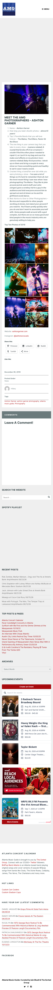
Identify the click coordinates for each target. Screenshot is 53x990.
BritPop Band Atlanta (10, 865)
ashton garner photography (28, 401)
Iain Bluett (35, 980)
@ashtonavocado (21, 336)
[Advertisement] (26, 45)
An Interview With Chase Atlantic (15, 634)
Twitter (33, 862)
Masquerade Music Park (12, 631)
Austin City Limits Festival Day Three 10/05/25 (21, 636)
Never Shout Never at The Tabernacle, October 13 (23, 639)
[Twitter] (24, 986)
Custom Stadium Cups (11, 892)
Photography (20, 404)
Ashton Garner (10, 401)
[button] (10, 236)
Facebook (8, 955)
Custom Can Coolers (10, 889)
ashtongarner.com (19, 331)
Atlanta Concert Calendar (12, 620)
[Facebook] (27, 986)
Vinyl (4, 653)
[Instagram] (30, 986)
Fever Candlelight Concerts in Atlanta (17, 623)
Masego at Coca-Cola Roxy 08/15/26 (17, 597)
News (7, 381)
